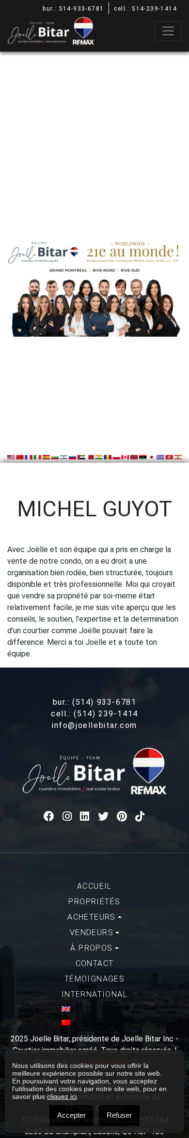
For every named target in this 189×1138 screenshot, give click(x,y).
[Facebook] (49, 817)
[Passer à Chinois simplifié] (94, 1022)
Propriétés (94, 901)
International (94, 994)
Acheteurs (91, 917)
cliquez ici (62, 1096)
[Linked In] (85, 817)
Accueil (94, 886)
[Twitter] (104, 817)
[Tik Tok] (140, 817)
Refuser (119, 1115)
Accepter (71, 1115)
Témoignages (94, 978)
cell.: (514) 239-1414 (94, 713)
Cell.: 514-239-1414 (145, 8)
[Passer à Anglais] (94, 1009)
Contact (95, 963)
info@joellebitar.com (94, 725)
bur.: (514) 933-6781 (95, 702)
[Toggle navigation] (168, 31)
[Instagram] (68, 817)
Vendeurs (91, 932)
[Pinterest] (122, 817)
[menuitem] (94, 886)
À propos (91, 948)
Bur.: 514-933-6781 (73, 8)
